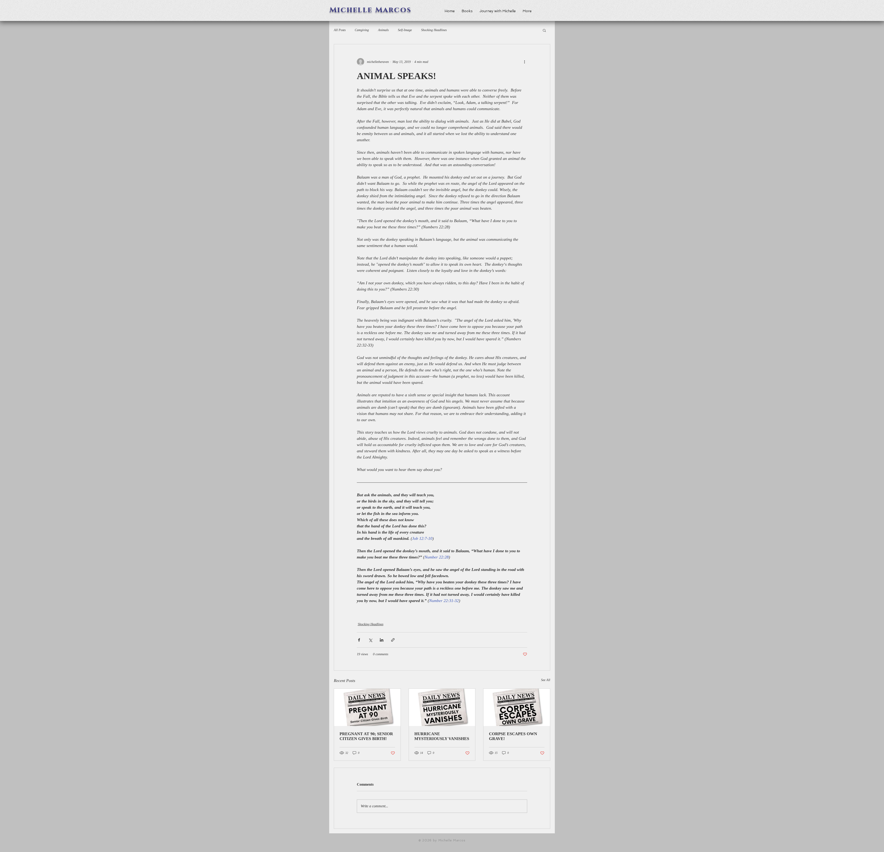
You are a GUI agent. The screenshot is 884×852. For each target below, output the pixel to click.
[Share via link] (393, 640)
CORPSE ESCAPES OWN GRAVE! (513, 736)
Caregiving (362, 30)
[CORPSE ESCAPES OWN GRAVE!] (516, 707)
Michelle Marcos (370, 10)
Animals (383, 30)
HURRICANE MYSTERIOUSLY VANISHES (441, 736)
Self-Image (405, 30)
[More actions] (524, 62)
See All (545, 680)
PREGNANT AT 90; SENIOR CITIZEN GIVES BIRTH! (366, 736)
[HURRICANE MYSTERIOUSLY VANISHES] (442, 707)
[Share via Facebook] (359, 640)
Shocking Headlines (434, 30)
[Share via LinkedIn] (381, 640)
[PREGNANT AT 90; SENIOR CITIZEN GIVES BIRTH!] (367, 707)
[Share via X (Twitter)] (370, 640)
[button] (544, 30)
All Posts (340, 30)
